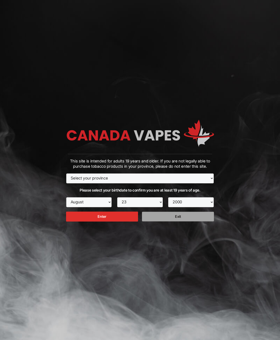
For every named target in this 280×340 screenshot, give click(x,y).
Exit (178, 216)
